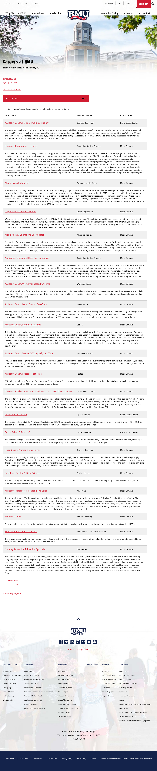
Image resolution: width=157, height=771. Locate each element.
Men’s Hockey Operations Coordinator (24, 234)
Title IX (93, 759)
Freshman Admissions (31, 675)
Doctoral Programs (64, 683)
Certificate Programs (65, 688)
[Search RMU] (152, 3)
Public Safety (123, 708)
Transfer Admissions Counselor (21, 531)
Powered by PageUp (12, 593)
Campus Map (83, 649)
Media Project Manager (17, 182)
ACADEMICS (62, 671)
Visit (119, 4)
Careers (36, 4)
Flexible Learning (8, 696)
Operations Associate (16, 414)
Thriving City (7, 688)
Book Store (24, 759)
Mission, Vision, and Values (128, 683)
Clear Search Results (12, 89)
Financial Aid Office (30, 704)
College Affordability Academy (34, 708)
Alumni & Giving (109, 13)
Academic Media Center (127, 716)
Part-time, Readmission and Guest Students (39, 692)
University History (125, 688)
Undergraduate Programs (66, 675)
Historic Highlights (108, 692)
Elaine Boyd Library (64, 716)
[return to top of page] (78, 627)
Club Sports (106, 688)
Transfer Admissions (31, 683)
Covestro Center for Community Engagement (134, 721)
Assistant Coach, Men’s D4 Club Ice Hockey (27, 122)
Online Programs (63, 692)
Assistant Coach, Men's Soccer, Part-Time (26, 304)
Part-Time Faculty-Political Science (22, 473)
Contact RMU (10, 759)
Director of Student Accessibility (21, 145)
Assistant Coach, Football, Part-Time (23, 373)
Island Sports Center (109, 683)
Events (121, 700)
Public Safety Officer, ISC (17, 432)
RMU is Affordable (9, 679)
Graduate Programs (64, 679)
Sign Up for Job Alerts (12, 82)
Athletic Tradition (8, 700)
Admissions (37, 13)
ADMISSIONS (28, 671)
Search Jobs (12, 98)
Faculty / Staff (22, 4)
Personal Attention (9, 692)
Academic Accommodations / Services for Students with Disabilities (126, 759)
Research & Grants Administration (69, 708)
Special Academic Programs (67, 704)
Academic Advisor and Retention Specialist (27, 257)
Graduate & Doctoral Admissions (35, 679)
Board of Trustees (125, 679)
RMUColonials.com (108, 675)
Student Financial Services (33, 700)
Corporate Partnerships (127, 696)
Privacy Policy (67, 759)
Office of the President (127, 675)
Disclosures (52, 759)
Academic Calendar (64, 712)
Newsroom (123, 692)
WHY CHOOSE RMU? (10, 671)
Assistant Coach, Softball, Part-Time (23, 324)
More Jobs (13, 582)
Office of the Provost (65, 700)
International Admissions (32, 688)
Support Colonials (108, 696)
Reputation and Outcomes (12, 675)
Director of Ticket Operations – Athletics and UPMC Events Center (38, 391)
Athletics (128, 13)
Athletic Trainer (13, 516)
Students (8, 4)
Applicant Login (9, 78)
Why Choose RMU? (16, 13)
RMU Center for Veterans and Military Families (135, 704)
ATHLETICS (105, 671)
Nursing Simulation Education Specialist (25, 549)
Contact (71, 649)
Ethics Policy (81, 759)
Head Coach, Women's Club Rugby (22, 449)
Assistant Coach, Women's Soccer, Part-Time (27, 283)
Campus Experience (9, 683)
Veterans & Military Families (33, 696)
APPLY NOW (143, 4)
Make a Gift (130, 4)
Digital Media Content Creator (20, 211)
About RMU (145, 13)
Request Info (108, 4)
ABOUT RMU (123, 671)
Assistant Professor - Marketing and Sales (26, 490)
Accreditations (37, 759)
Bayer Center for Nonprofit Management (133, 712)
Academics (55, 13)
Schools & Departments (66, 696)
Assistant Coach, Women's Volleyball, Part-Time (29, 353)
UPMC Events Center (109, 679)
